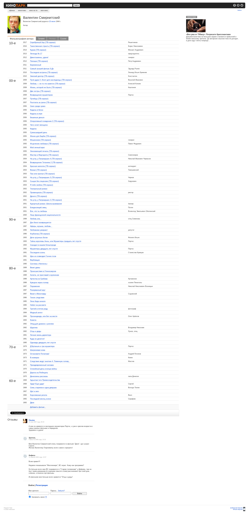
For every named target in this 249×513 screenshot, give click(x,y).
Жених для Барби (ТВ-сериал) (43, 136)
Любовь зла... (36, 219)
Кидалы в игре (36, 114)
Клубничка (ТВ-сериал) (40, 234)
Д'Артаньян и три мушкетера (42, 346)
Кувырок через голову (39, 282)
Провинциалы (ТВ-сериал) (41, 192)
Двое (32, 402)
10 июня (52, 21)
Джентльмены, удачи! (39, 57)
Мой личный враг (37, 147)
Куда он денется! (37, 339)
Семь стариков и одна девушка (43, 387)
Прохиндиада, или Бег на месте (43, 316)
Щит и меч (34, 391)
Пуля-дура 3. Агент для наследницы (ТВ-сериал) (51, 80)
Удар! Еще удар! (37, 384)
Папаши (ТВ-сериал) (39, 61)
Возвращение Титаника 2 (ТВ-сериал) (46, 162)
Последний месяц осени (40, 399)
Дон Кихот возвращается (40, 222)
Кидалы (33, 129)
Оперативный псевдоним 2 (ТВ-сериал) (47, 121)
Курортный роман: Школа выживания (46, 204)
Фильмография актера (21, 39)
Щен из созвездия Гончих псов (43, 256)
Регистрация (42, 485)
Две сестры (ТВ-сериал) (40, 91)
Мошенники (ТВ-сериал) (40, 140)
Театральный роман (38, 189)
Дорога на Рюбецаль (39, 372)
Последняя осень (37, 252)
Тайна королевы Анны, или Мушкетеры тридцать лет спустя (55, 241)
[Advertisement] (203, 59)
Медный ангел (36, 312)
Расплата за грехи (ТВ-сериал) (43, 102)
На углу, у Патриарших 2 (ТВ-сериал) (46, 200)
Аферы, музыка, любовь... (41, 226)
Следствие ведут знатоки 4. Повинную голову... (50, 361)
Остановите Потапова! (39, 354)
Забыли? (61, 491)
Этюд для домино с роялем (42, 324)
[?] (46, 497)
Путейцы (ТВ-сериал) (39, 99)
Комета (33, 320)
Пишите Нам (8, 508)
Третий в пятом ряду (39, 309)
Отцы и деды (35, 331)
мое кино (44, 10)
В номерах (34, 357)
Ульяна (32, 420)
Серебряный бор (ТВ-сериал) (43, 42)
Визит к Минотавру (38, 294)
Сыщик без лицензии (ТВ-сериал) (44, 181)
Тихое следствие (37, 297)
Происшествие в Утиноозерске (43, 271)
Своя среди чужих (37, 106)
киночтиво (22, 10)
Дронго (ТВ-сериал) (38, 196)
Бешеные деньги (37, 117)
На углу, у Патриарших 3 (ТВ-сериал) (46, 177)
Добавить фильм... (38, 407)
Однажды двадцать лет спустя (43, 342)
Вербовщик (35, 260)
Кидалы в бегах (36, 110)
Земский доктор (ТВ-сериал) (42, 76)
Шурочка (33, 327)
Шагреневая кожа (37, 350)
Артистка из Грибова (38, 279)
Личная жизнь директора (40, 335)
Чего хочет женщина (39, 125)
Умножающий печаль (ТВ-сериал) (44, 151)
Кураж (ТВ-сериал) (38, 50)
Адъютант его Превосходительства (45, 380)
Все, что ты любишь (38, 211)
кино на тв (33, 10)
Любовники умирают (39, 230)
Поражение (35, 286)
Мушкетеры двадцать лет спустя (44, 249)
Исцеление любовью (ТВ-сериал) (44, 144)
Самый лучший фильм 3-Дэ (42, 69)
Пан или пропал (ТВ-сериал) (42, 174)
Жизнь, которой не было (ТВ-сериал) (46, 87)
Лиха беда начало (38, 301)
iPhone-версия (238, 509)
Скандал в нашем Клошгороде (43, 245)
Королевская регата (38, 395)
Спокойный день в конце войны (43, 369)
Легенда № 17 (36, 54)
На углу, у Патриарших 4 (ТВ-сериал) (46, 159)
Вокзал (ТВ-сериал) (38, 170)
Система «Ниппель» (38, 264)
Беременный (35, 65)
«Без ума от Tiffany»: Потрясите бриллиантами (208, 34)
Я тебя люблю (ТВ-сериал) (41, 185)
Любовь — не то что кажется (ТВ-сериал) (47, 84)
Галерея (41, 38)
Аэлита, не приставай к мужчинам (44, 275)
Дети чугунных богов (38, 237)
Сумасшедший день (38, 132)
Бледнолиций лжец (38, 207)
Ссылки (63, 38)
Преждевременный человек (42, 365)
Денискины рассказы (39, 376)
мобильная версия (236, 508)
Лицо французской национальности (45, 215)
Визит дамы (35, 267)
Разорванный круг (37, 290)
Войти (239, 10)
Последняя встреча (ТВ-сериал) (44, 72)
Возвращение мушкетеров (41, 95)
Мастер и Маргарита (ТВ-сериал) (44, 155)
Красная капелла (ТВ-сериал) (43, 166)
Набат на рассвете (38, 305)
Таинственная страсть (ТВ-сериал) (45, 46)
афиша (12, 10)
